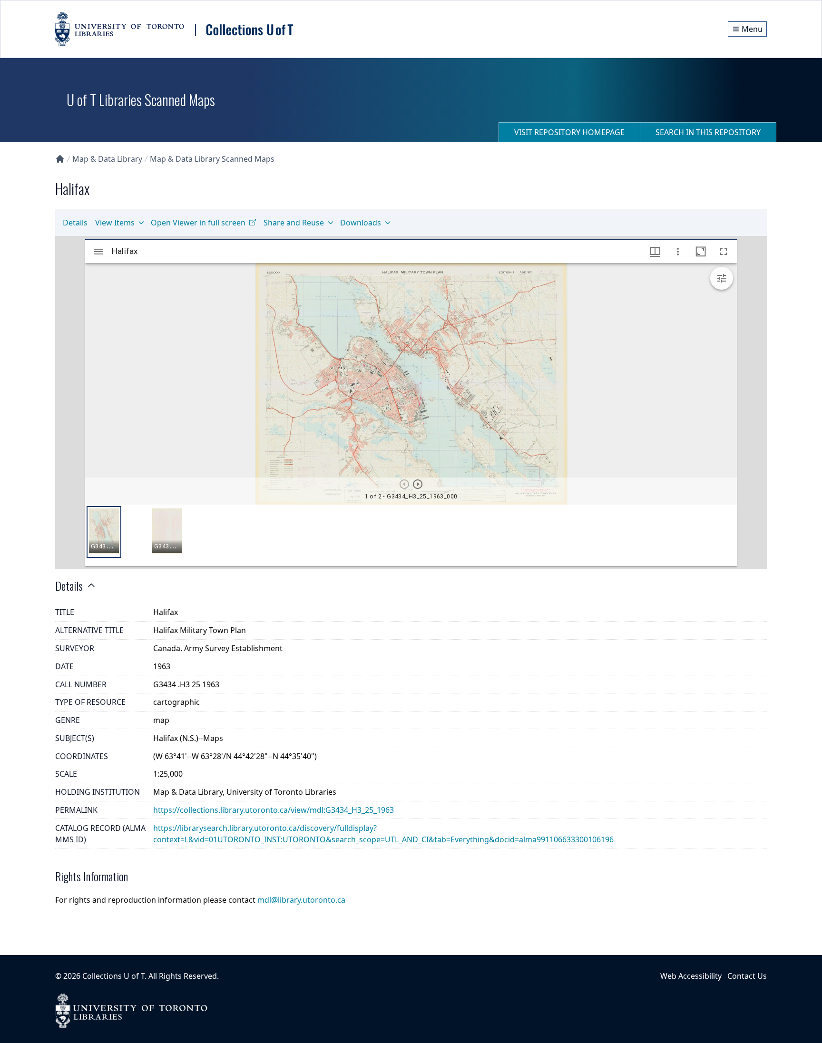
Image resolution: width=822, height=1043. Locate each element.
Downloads (360, 222)
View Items (115, 222)
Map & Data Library (107, 159)
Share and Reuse (294, 222)
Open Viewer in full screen (198, 222)
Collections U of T (113, 976)
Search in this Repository (708, 132)
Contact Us (747, 976)
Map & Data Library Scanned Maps (212, 159)
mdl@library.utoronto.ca (301, 900)
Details (75, 222)
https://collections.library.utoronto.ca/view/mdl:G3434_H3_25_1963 (273, 810)
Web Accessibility (691, 976)
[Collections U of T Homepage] (60, 159)
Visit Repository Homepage (569, 132)
